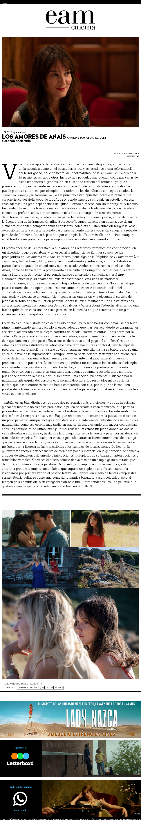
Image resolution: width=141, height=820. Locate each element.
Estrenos (59, 687)
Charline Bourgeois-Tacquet (31, 687)
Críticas (49, 687)
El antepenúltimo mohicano (50, 10)
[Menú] (5, 2)
